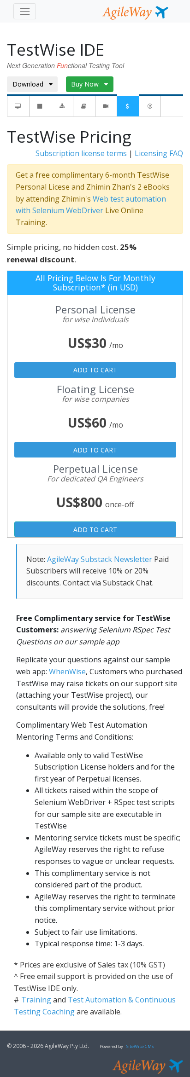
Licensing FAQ (159, 153)
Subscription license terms (81, 153)
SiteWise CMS (140, 1046)
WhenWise (67, 671)
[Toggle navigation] (24, 11)
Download (30, 84)
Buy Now (87, 84)
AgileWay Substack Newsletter (99, 559)
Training (36, 1000)
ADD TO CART (95, 369)
